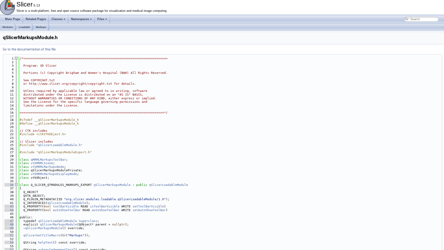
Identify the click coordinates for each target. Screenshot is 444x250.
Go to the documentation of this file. (29, 49)
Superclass (88, 221)
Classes (57, 19)
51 (9, 235)
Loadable (24, 27)
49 (9, 228)
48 (9, 224)
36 (9, 185)
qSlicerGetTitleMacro (41, 235)
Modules (8, 27)
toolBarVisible (66, 206)
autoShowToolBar (67, 210)
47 (9, 221)
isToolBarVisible (105, 206)
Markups (41, 27)
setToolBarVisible (148, 206)
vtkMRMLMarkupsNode (47, 167)
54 (9, 242)
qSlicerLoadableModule (168, 185)
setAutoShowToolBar (149, 210)
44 (9, 210)
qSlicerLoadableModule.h (59, 145)
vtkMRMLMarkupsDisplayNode (54, 174)
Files (100, 19)
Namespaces (80, 19)
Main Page (12, 19)
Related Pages (36, 19)
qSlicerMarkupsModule (112, 185)
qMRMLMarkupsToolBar (48, 159)
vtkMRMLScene (42, 163)
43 (9, 206)
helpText (45, 242)
